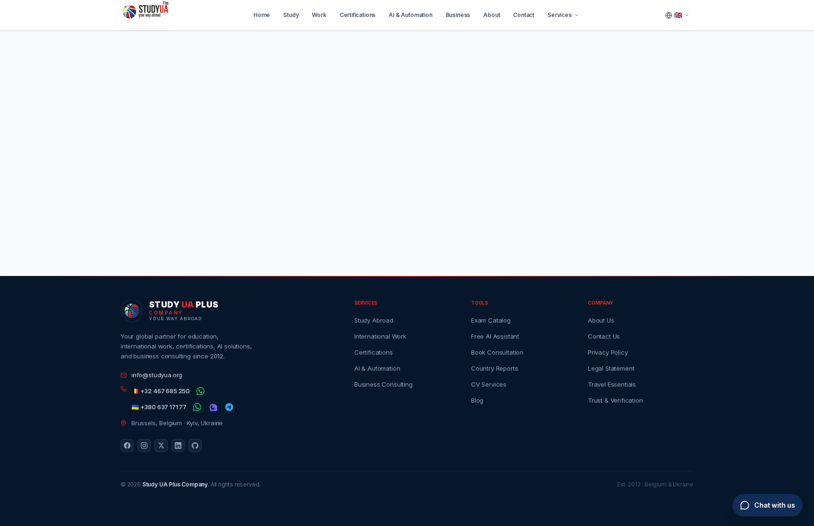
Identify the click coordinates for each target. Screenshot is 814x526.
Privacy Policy (608, 352)
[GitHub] (195, 445)
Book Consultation (497, 352)
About (491, 14)
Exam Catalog (491, 320)
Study (291, 14)
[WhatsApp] (200, 391)
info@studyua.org (156, 375)
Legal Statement (611, 368)
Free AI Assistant (495, 336)
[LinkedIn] (178, 445)
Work (319, 14)
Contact (523, 14)
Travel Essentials (612, 384)
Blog (477, 400)
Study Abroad (373, 320)
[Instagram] (144, 445)
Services (559, 14)
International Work (380, 336)
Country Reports (494, 368)
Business (458, 14)
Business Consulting (383, 384)
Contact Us (604, 336)
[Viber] (213, 407)
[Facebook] (127, 445)
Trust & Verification (615, 400)
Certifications (358, 14)
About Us (601, 320)
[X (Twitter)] (161, 445)
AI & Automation (410, 14)
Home (261, 14)
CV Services (488, 384)
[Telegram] (229, 407)
